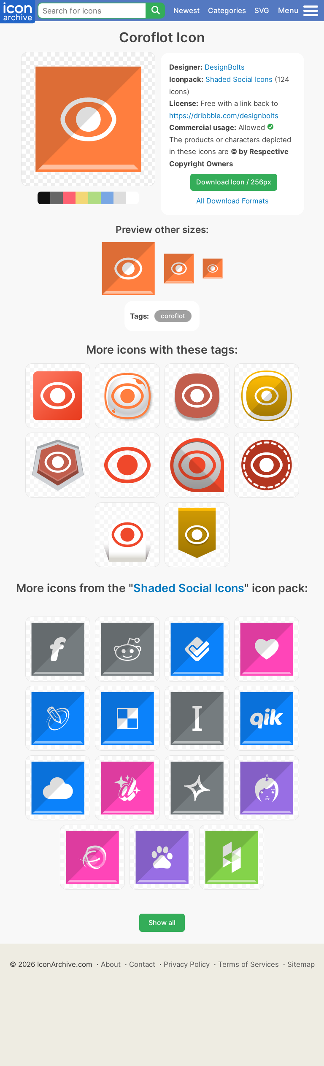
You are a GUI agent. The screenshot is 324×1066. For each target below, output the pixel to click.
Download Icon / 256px (233, 182)
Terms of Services (248, 964)
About (111, 964)
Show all (162, 922)
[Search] (155, 11)
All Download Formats (232, 201)
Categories (227, 10)
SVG (261, 10)
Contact (142, 964)
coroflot (173, 316)
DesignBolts (225, 67)
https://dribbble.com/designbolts (223, 115)
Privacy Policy (187, 964)
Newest (186, 10)
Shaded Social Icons (239, 79)
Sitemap (301, 964)
